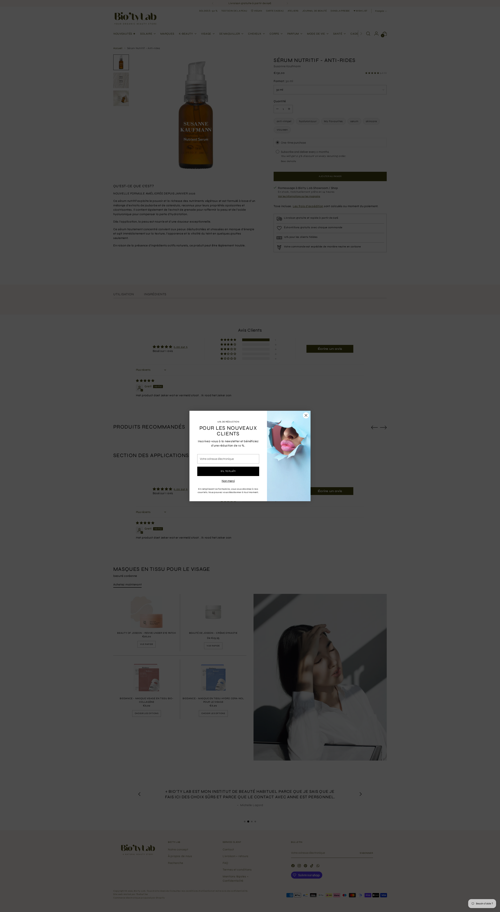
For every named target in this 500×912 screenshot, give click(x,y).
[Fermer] (306, 415)
